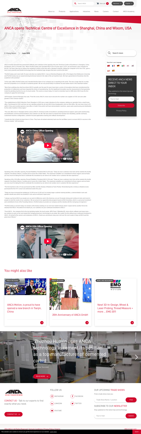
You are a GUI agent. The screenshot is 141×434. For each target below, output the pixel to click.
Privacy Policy (121, 111)
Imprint (57, 429)
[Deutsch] (118, 65)
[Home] (15, 10)
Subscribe (121, 105)
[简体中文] (108, 65)
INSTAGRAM (59, 396)
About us (51, 11)
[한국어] (132, 65)
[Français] (113, 65)
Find (131, 400)
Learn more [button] (53, 432)
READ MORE (40, 376)
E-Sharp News (10, 53)
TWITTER (78, 403)
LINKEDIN (58, 403)
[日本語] (127, 65)
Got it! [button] (136, 432)
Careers (106, 11)
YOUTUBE (58, 411)
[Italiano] (123, 65)
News (96, 11)
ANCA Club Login (130, 429)
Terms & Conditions (36, 429)
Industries (86, 11)
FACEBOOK (79, 396)
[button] (136, 357)
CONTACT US (12, 414)
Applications (74, 11)
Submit (131, 416)
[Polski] (108, 70)
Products (62, 11)
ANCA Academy (128, 11)
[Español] (113, 70)
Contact (116, 11)
